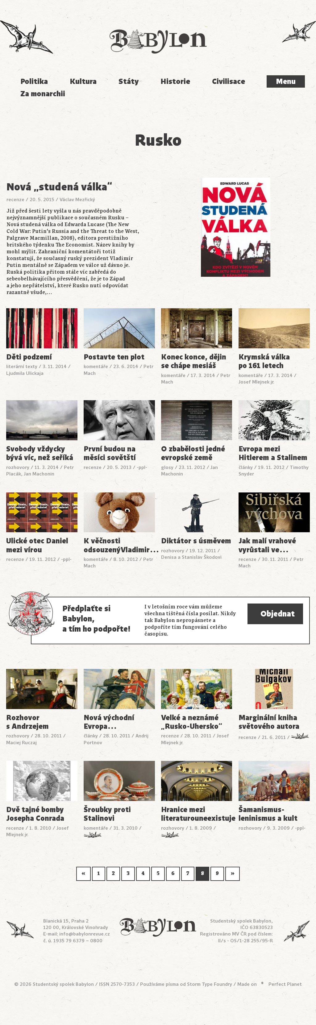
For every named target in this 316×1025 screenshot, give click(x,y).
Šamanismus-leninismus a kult (268, 814)
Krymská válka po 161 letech (264, 361)
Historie (175, 81)
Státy (128, 81)
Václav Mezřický (77, 199)
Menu (286, 81)
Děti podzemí (29, 357)
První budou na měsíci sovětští (110, 453)
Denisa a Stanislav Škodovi (191, 557)
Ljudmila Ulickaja (25, 373)
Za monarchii (42, 94)
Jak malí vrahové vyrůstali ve (267, 545)
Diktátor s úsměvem (196, 541)
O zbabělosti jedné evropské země (193, 453)
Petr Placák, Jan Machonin (40, 470)
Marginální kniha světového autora (269, 722)
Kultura (83, 81)
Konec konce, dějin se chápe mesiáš (193, 361)
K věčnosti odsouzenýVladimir (119, 545)
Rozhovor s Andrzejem (27, 722)
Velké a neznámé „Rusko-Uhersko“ (191, 722)
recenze (15, 199)
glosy (167, 467)
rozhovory (17, 467)
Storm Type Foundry (209, 984)
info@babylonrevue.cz (84, 934)
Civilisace (228, 81)
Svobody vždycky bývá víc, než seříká (39, 453)
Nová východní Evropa (109, 722)
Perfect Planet (285, 984)
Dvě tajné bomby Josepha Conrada (35, 814)
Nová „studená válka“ (59, 187)
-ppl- (142, 467)
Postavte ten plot (114, 357)
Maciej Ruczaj (21, 742)
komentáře (96, 366)
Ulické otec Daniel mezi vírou (37, 545)
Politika (34, 81)
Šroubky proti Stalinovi (107, 814)
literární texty (21, 366)
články (246, 467)
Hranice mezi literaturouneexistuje (196, 814)
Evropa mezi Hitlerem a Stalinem (273, 453)
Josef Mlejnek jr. (256, 382)
